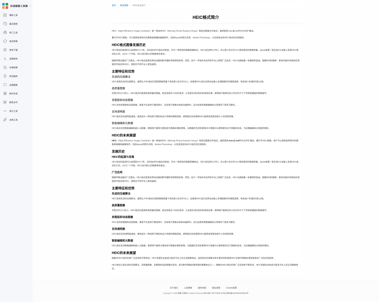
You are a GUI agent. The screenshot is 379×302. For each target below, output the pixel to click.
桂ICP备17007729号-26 (213, 293)
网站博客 (124, 5)
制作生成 (13, 93)
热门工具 (13, 32)
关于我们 (174, 287)
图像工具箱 (182, 293)
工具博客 (188, 287)
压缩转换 (13, 67)
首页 (114, 5)
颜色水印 (13, 102)
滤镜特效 (13, 58)
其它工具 (13, 110)
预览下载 (13, 49)
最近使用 (13, 23)
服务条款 (202, 287)
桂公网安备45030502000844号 (235, 293)
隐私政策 (216, 287)
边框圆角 (13, 84)
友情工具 (13, 119)
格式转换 (13, 41)
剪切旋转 (13, 76)
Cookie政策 (231, 287)
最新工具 (13, 14)
